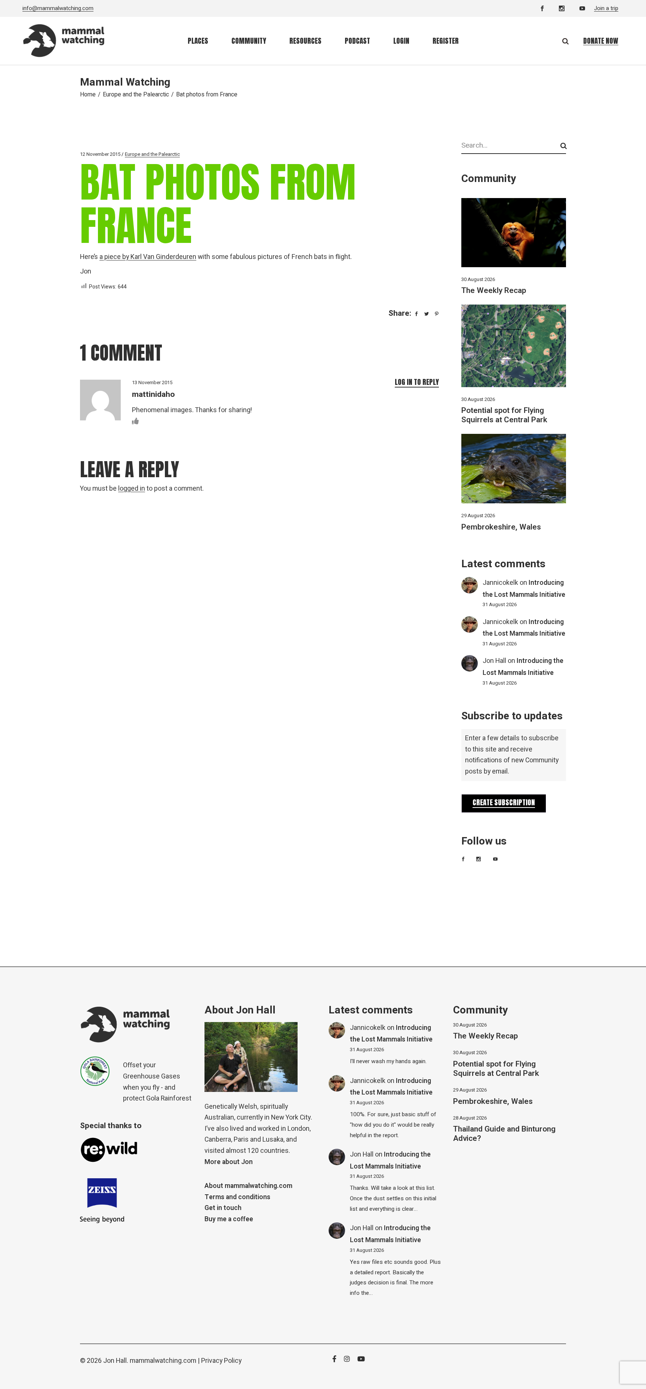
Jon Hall (494, 661)
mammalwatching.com (163, 1360)
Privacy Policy (221, 1360)
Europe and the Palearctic (136, 94)
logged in (131, 488)
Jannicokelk (500, 582)
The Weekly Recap (493, 290)
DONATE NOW (600, 41)
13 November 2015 (152, 382)
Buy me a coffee (228, 1219)
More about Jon (228, 1162)
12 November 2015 (100, 154)
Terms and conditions (237, 1197)
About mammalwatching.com (248, 1186)
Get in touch (223, 1208)
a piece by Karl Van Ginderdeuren (147, 257)
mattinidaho (153, 394)
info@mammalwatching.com (57, 8)
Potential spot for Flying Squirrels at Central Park (504, 415)
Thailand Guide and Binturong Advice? (504, 1133)
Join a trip (606, 8)
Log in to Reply (417, 382)
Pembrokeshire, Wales (501, 527)
